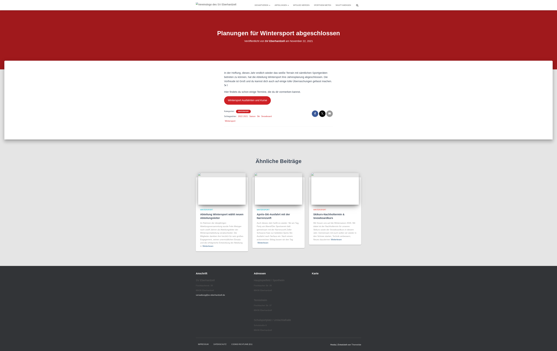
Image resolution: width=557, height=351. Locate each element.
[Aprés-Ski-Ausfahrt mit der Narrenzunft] (278, 188)
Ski (258, 116)
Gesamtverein (262, 5)
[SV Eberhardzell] (216, 5)
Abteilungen (281, 5)
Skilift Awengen (343, 5)
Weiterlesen (207, 246)
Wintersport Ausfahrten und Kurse (247, 100)
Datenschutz (220, 344)
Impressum (203, 344)
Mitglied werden (301, 5)
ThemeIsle (356, 344)
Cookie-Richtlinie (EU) (241, 344)
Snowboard (266, 116)
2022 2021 (243, 116)
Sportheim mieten (322, 5)
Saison (252, 116)
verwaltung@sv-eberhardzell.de (210, 295)
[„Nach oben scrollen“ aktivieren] (551, 345)
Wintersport (243, 111)
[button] (269, 5)
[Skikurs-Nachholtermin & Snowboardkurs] (335, 188)
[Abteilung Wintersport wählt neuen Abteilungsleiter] (222, 188)
